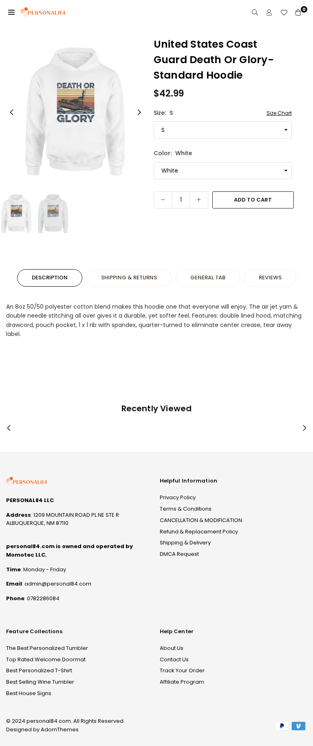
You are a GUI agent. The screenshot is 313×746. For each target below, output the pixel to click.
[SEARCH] (255, 12)
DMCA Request (179, 554)
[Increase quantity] (199, 200)
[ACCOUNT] (269, 12)
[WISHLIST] (283, 12)
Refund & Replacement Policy (199, 531)
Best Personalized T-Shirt (39, 670)
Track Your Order (182, 670)
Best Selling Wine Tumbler (40, 682)
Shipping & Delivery (185, 542)
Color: (173, 153)
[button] (11, 12)
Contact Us (174, 659)
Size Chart (279, 113)
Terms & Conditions (186, 509)
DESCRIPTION (50, 277)
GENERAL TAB (207, 277)
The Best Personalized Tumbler (47, 648)
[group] (75, 112)
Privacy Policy (178, 497)
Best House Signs (28, 693)
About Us (171, 648)
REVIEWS (270, 277)
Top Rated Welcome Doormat (46, 659)
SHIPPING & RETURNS (129, 277)
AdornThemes (60, 729)
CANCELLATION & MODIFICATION (201, 520)
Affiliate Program (182, 682)
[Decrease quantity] (163, 200)
